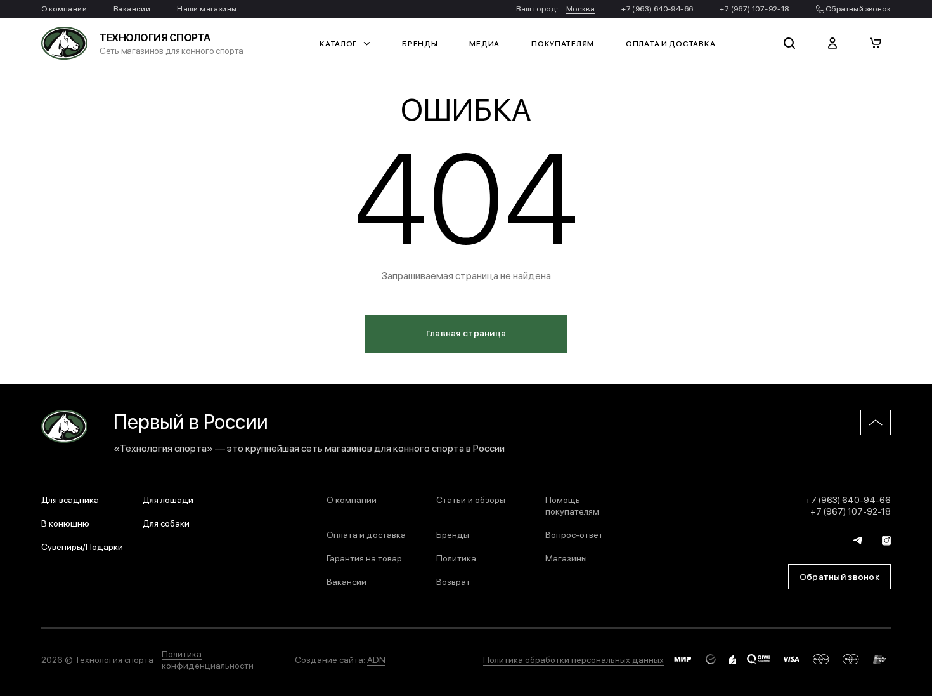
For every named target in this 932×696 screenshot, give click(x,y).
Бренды (419, 43)
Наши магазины (206, 8)
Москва (580, 8)
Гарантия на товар (364, 557)
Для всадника (70, 499)
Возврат (453, 581)
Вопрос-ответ (574, 534)
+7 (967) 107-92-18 (754, 8)
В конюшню (65, 523)
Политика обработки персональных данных (573, 659)
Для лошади (168, 499)
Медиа (484, 43)
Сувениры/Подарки (82, 546)
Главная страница (466, 332)
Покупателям (562, 43)
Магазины (566, 557)
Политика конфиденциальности (208, 659)
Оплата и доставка (670, 43)
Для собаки (166, 523)
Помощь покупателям (572, 505)
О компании (64, 8)
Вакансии (131, 8)
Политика (456, 557)
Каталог (338, 43)
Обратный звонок (857, 8)
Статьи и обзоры (470, 499)
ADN (376, 659)
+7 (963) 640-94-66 (657, 8)
